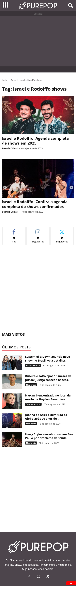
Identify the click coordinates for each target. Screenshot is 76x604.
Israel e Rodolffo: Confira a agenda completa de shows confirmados (34, 204)
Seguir (38, 230)
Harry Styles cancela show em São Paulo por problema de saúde (49, 436)
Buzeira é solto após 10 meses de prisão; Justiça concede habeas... (48, 378)
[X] (47, 576)
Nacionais (31, 384)
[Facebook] (29, 576)
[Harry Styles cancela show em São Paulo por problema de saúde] (12, 439)
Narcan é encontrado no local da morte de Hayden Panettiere (48, 397)
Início (4, 80)
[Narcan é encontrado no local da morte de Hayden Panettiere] (12, 401)
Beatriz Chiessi (10, 148)
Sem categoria (33, 404)
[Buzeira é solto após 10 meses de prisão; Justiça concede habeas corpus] (12, 381)
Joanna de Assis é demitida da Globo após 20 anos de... (46, 416)
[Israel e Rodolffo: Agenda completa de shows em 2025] (38, 115)
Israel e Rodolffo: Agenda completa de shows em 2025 (35, 141)
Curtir (14, 230)
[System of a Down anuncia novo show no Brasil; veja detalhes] (12, 362)
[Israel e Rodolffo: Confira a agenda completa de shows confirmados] (38, 178)
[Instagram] (38, 576)
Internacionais (33, 365)
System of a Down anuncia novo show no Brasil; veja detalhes (47, 358)
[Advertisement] (38, 41)
